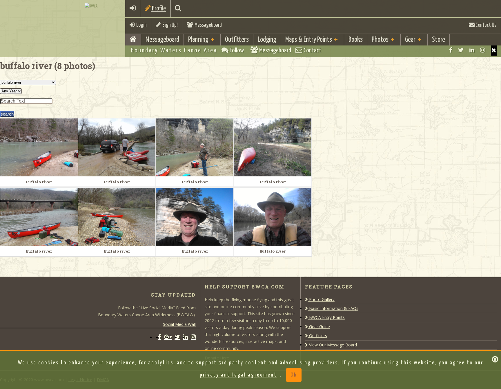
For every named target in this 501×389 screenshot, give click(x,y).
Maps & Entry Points (308, 39)
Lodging (267, 39)
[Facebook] (450, 50)
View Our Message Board (332, 345)
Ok (294, 375)
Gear (410, 39)
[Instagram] (482, 50)
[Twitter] (461, 50)
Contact (311, 50)
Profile (158, 8)
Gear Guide (319, 326)
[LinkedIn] (471, 50)
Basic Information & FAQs (333, 308)
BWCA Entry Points (326, 317)
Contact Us (485, 25)
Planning (198, 39)
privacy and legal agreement (238, 375)
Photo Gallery (321, 299)
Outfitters (237, 39)
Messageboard (207, 25)
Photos (380, 39)
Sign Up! (169, 25)
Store (438, 39)
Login (141, 25)
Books (355, 39)
